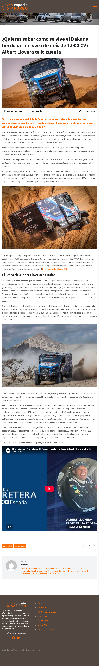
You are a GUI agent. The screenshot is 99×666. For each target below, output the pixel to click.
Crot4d (23, 568)
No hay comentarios (88, 111)
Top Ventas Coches (46, 629)
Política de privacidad (47, 612)
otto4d (79, 571)
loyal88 (62, 571)
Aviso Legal (42, 616)
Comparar (42, 607)
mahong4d (25, 571)
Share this (91, 546)
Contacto (42, 603)
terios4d (32, 571)
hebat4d (74, 568)
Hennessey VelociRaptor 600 (54, 269)
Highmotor (43, 620)
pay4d (28, 568)
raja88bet (39, 571)
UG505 (57, 573)
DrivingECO (43, 625)
